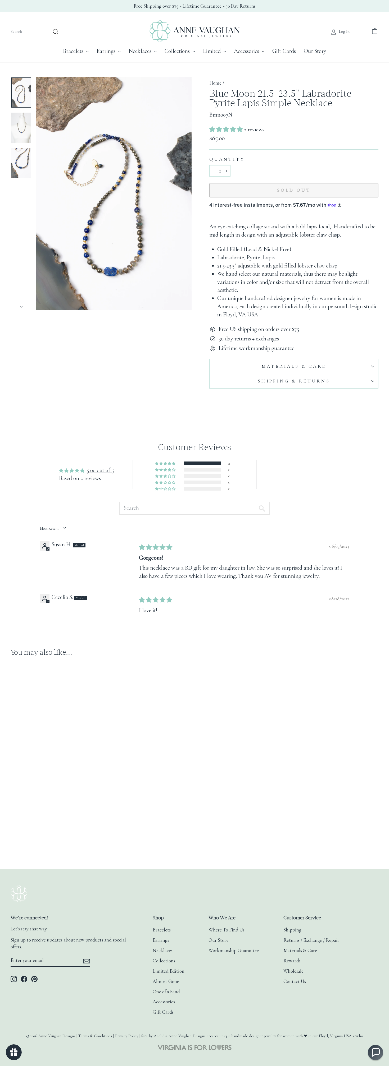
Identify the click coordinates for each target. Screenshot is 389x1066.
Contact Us (294, 981)
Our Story (315, 51)
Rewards (292, 961)
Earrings (107, 51)
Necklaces (141, 51)
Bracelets (74, 51)
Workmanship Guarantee (234, 950)
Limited (212, 51)
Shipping (292, 930)
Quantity (227, 159)
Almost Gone (166, 981)
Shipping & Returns (294, 381)
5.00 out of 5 (100, 470)
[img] (155, 547)
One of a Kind (166, 992)
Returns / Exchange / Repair (311, 940)
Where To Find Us (227, 930)
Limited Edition (168, 971)
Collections (178, 51)
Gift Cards (284, 51)
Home (215, 83)
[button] (226, 129)
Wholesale (293, 971)
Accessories (247, 51)
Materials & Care (294, 366)
